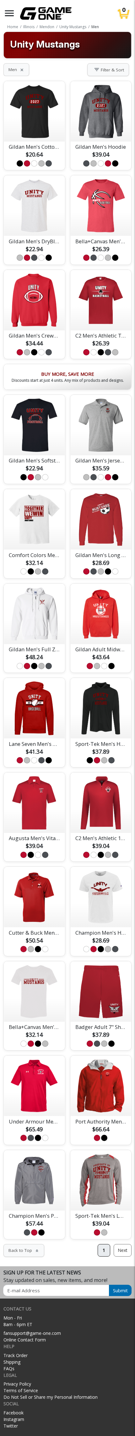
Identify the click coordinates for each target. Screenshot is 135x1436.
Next (122, 1250)
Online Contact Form (24, 1340)
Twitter (10, 1426)
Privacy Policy (17, 1384)
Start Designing (34, 129)
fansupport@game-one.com (32, 1333)
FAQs (8, 1368)
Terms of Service (20, 1390)
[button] (9, 13)
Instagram (13, 1419)
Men (16, 69)
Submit (120, 1290)
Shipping (11, 1362)
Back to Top (23, 1250)
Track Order (15, 1355)
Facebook (13, 1413)
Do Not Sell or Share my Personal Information (50, 1397)
